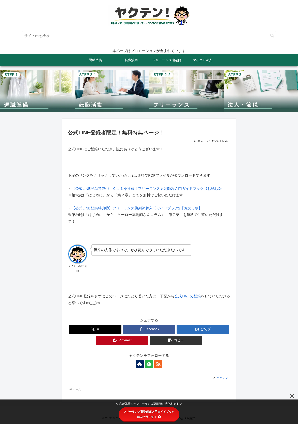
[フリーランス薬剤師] (186, 91)
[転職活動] (112, 91)
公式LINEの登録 (188, 296)
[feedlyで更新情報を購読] (149, 364)
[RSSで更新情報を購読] (158, 364)
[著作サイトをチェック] (140, 364)
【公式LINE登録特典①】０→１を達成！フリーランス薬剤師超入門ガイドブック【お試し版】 (149, 189)
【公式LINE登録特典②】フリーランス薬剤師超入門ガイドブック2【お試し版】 (137, 208)
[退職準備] (37, 91)
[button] (272, 35)
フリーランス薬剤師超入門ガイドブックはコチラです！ (149, 414)
